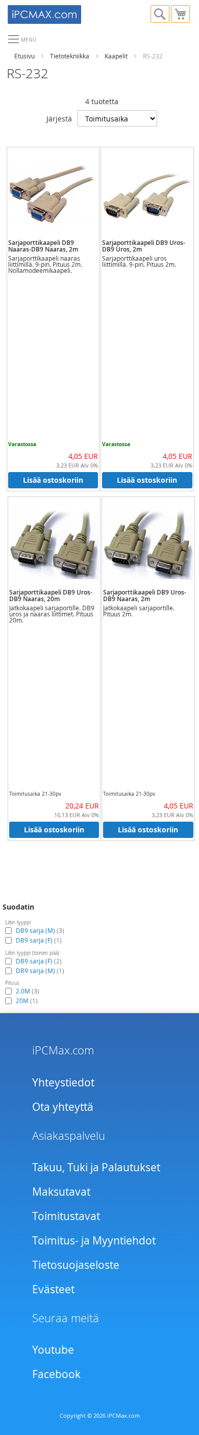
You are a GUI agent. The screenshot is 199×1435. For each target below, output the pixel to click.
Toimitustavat (66, 1216)
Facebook (56, 1374)
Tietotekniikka (69, 56)
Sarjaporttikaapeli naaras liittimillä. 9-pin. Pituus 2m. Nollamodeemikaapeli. (45, 264)
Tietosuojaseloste (75, 1265)
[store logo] (54, 13)
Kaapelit (116, 56)
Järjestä (59, 118)
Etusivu (24, 56)
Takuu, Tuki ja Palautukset (96, 1167)
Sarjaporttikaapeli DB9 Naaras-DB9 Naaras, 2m (43, 246)
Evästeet (53, 1289)
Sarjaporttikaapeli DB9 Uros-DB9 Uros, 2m (143, 246)
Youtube (53, 1350)
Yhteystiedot (63, 1082)
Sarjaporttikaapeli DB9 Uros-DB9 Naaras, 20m (50, 595)
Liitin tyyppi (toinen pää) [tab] (32, 953)
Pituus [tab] (12, 983)
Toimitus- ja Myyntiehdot (94, 1240)
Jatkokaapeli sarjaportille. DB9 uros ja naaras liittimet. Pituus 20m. (51, 614)
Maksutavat (61, 1191)
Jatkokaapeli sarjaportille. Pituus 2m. (139, 611)
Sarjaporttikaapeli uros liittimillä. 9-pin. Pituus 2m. (139, 261)
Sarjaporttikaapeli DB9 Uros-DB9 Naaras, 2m (144, 595)
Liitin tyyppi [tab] (18, 922)
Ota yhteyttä (62, 1107)
